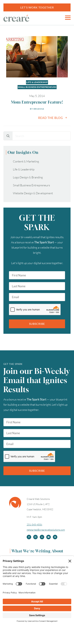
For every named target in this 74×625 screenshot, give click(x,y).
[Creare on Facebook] (29, 537)
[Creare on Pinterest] (55, 537)
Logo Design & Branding (28, 177)
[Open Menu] (68, 17)
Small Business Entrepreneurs (37, 87)
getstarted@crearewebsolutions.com (46, 529)
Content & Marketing (26, 161)
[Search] (8, 136)
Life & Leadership (37, 82)
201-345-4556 (34, 524)
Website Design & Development (33, 193)
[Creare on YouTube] (48, 537)
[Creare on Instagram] (35, 537)
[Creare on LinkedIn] (42, 537)
